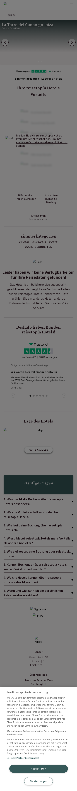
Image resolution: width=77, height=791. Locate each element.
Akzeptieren (38, 769)
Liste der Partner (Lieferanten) (23, 758)
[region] (38, 739)
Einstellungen (38, 781)
